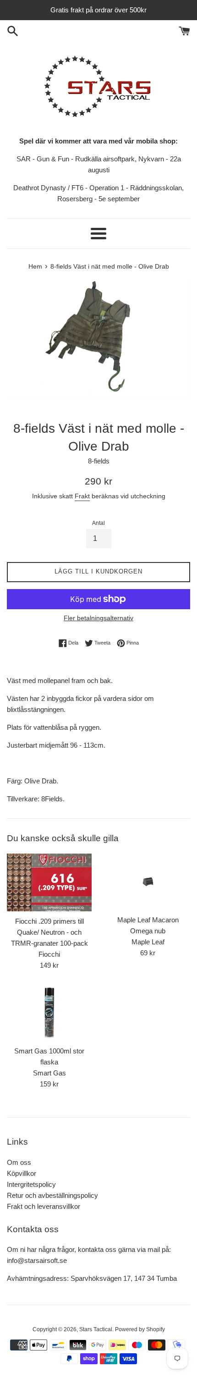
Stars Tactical (95, 1329)
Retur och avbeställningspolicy (52, 1195)
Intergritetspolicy (31, 1184)
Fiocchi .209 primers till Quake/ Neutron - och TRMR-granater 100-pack (49, 932)
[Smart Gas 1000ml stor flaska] (49, 1013)
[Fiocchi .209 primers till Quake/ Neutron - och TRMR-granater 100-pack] (49, 882)
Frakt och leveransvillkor (43, 1206)
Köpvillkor (21, 1173)
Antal (98, 523)
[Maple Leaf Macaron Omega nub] (147, 882)
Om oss (19, 1162)
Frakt (82, 496)
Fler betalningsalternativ (98, 618)
